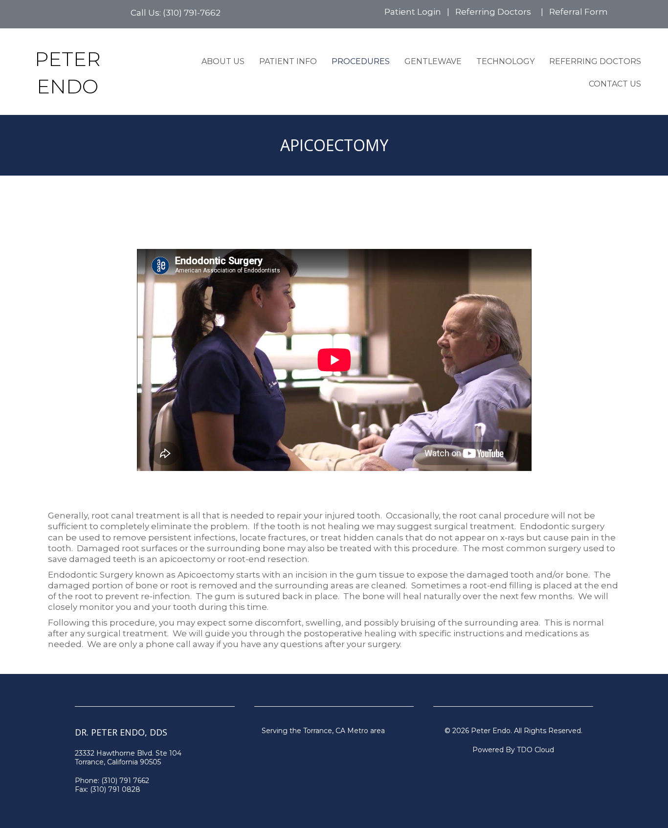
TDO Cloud (535, 749)
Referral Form (578, 12)
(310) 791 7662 (125, 780)
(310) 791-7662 (192, 13)
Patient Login (412, 12)
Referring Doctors (493, 12)
